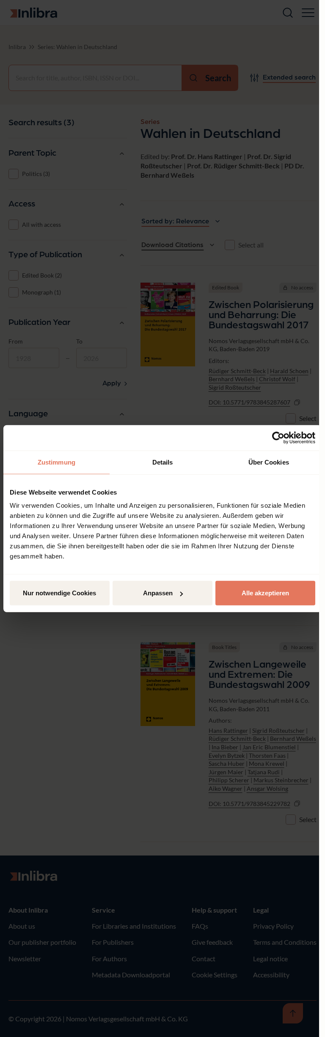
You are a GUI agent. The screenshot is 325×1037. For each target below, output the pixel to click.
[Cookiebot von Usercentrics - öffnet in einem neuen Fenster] (278, 437)
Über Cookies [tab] (268, 461)
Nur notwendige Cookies (59, 593)
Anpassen (158, 593)
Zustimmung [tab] (56, 461)
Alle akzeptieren (265, 593)
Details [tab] (162, 461)
